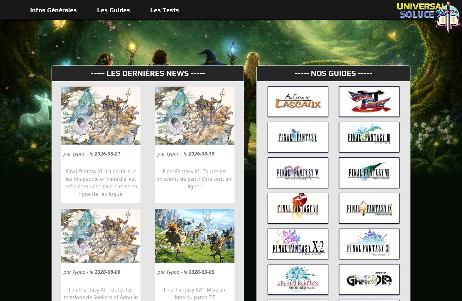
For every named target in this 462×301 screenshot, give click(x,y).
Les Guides (113, 10)
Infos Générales (53, 10)
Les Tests (164, 10)
